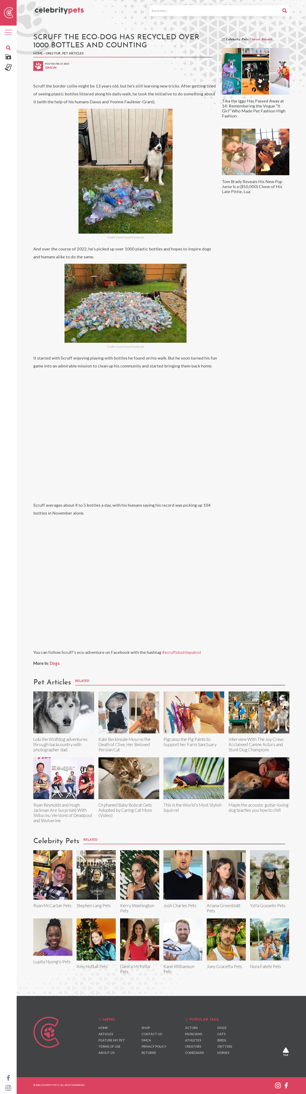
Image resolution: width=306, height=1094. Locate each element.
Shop (146, 1028)
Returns (149, 1053)
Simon (50, 67)
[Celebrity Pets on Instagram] (8, 1087)
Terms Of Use (109, 1046)
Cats (221, 1034)
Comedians (194, 1053)
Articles (105, 1034)
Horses (223, 1053)
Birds (221, 1040)
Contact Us (152, 1034)
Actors (191, 1028)
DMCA (146, 1040)
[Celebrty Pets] (59, 8)
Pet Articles (72, 53)
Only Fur (53, 53)
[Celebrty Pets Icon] (8, 12)
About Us (106, 1053)
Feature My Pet (111, 1040)
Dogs (55, 663)
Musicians (193, 1034)
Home (38, 53)
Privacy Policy (154, 1046)
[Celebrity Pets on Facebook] (8, 1077)
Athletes (193, 1040)
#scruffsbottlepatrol (181, 652)
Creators (193, 1046)
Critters (224, 1046)
